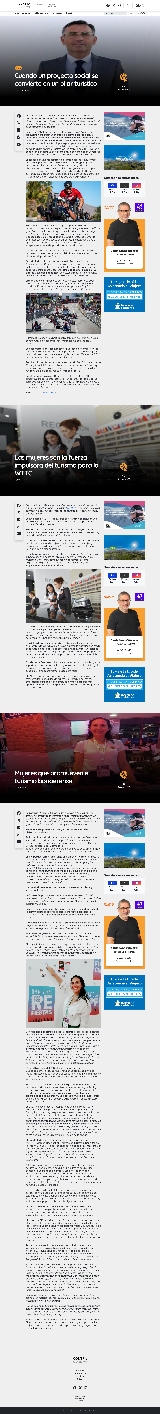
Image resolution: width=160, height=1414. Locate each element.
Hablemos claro (41, 13)
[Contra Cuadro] (24, 5)
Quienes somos (80, 1396)
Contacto (80, 1401)
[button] (18, 117)
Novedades (57, 13)
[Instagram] (119, 5)
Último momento (22, 13)
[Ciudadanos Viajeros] (41, 5)
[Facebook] (108, 5)
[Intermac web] (124, 294)
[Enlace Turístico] (52, 5)
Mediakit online (80, 1398)
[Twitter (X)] (124, 186)
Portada (80, 1370)
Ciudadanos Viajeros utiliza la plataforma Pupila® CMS (80, 1411)
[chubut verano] (124, 126)
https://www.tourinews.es (47, 392)
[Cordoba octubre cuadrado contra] (124, 158)
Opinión (69, 13)
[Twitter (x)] (113, 5)
